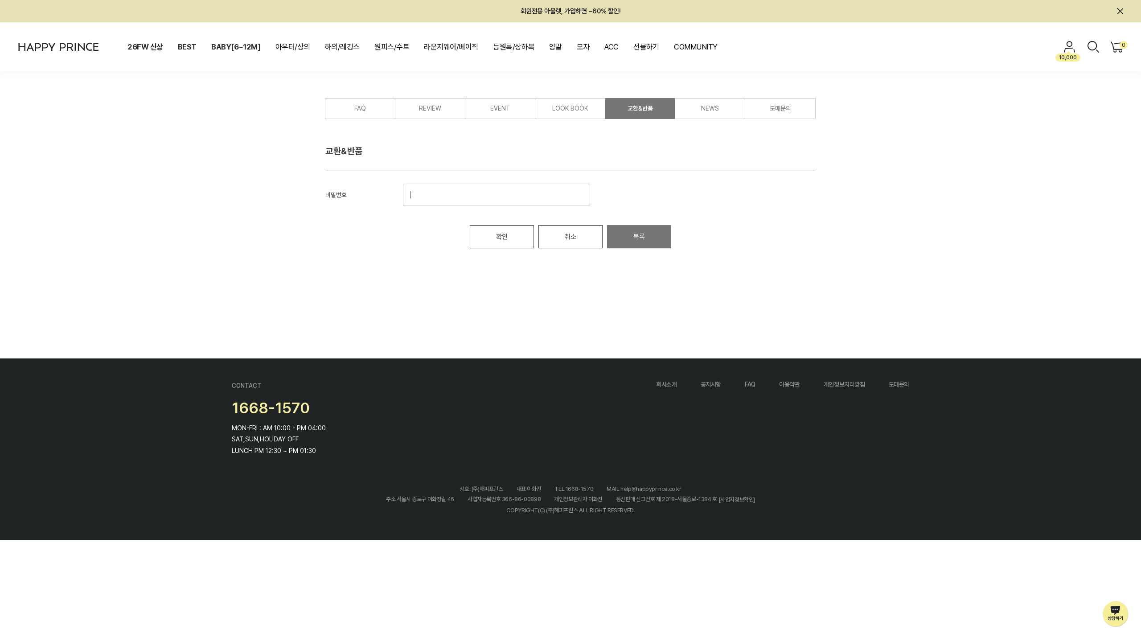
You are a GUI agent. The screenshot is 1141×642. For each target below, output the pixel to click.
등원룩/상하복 (513, 46)
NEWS (710, 108)
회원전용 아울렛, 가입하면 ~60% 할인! (571, 11)
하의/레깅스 (342, 46)
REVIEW (430, 108)
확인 (501, 237)
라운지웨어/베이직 (451, 46)
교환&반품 (640, 108)
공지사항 (711, 384)
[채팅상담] (1115, 614)
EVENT (500, 108)
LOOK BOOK (570, 108)
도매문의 (780, 108)
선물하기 (646, 46)
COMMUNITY (695, 46)
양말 (555, 46)
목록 (638, 237)
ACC (611, 46)
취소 (570, 237)
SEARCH (1093, 47)
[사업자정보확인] (736, 499)
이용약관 (789, 384)
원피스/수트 (391, 46)
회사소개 (666, 384)
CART (1122, 45)
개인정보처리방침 (844, 384)
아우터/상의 (292, 46)
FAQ (360, 108)
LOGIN (1069, 47)
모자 (583, 46)
